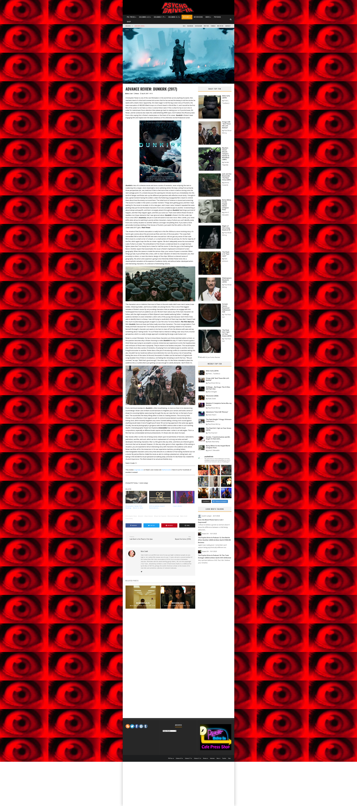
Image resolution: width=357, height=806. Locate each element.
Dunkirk (141, 516)
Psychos (217, 17)
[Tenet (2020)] (183, 497)
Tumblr (213, 26)
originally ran (138, 470)
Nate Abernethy (213, 442)
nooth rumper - (211, 516)
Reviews (186, 17)
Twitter (206, 26)
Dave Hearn (212, 415)
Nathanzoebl (166, 470)
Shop (129, 22)
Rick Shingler (212, 392)
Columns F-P (159, 17)
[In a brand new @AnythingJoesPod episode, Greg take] (226, 493)
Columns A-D (144, 17)
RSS (184, 26)
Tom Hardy (129, 518)
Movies (137, 93)
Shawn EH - (209, 534)
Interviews (198, 17)
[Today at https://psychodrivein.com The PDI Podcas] (203, 470)
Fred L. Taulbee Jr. (214, 374)
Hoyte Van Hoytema (160, 516)
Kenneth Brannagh (173, 516)
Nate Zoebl (130, 93)
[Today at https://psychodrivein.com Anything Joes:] (214, 470)
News (208, 17)
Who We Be (220, 26)
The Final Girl (212, 433)
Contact (228, 26)
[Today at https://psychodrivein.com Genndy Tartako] (226, 481)
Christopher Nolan (131, 516)
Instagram (198, 26)
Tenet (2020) (177, 506)
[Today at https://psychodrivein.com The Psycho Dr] (214, 481)
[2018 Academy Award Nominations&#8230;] (160, 497)
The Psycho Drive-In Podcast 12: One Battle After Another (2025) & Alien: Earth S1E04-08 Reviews (214, 540)
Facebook (190, 26)
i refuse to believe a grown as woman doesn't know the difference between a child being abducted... (214, 527)
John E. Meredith (213, 450)
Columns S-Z (173, 17)
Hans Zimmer (149, 516)
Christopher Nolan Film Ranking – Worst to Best (134, 507)
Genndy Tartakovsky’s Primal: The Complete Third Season (152, 26)
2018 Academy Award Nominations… (157, 507)
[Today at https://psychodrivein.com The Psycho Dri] (226, 470)
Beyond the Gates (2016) (183, 538)
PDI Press (131, 17)
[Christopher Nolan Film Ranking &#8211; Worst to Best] (136, 497)
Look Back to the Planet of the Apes (141, 538)
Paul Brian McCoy (214, 383)
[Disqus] (160, 641)
